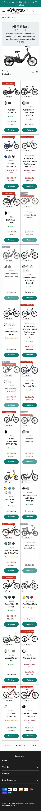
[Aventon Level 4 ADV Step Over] (11, 254)
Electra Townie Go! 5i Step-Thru (11, 551)
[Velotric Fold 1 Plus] (11, 475)
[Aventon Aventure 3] (29, 419)
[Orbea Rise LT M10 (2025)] (11, 368)
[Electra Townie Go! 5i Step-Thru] (11, 530)
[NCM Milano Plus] (11, 200)
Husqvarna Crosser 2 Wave (29, 384)
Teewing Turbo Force (29, 216)
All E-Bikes (11, 17)
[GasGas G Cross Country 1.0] (29, 694)
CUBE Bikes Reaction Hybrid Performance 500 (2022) (30, 163)
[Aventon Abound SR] (11, 144)
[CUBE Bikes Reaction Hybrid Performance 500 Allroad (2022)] (29, 311)
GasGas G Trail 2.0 (29, 659)
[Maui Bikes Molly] (29, 584)
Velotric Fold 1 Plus (11, 500)
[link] (8, 745)
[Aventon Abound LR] (11, 90)
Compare (9, 96)
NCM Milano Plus (11, 221)
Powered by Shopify (21, 803)
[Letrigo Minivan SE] (11, 638)
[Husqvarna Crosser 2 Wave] (29, 368)
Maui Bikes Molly (29, 604)
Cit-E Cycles (11, 803)
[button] (37, 10)
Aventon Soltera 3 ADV (11, 333)
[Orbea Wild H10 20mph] (11, 584)
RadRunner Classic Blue (29, 546)
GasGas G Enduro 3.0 (11, 715)
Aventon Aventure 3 (29, 440)
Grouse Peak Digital (8, 805)
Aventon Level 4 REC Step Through (30, 112)
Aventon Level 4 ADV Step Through (30, 498)
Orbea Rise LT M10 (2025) (11, 389)
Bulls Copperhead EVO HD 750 (11, 441)
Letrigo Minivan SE (11, 659)
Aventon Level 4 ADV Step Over (11, 275)
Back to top (19, 756)
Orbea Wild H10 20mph (11, 605)
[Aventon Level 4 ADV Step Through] (29, 475)
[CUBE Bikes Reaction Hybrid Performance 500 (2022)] (29, 144)
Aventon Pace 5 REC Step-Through (29, 280)
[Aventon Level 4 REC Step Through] (29, 90)
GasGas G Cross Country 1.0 (29, 715)
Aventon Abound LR (11, 111)
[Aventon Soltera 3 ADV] (11, 311)
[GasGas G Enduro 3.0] (11, 694)
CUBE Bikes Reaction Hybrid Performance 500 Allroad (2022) (30, 332)
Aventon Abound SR (11, 165)
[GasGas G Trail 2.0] (29, 638)
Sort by (5, 71)
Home (4, 17)
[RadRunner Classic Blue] (29, 530)
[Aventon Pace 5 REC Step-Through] (29, 254)
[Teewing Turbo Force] (29, 200)
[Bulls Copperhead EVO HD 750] (11, 419)
